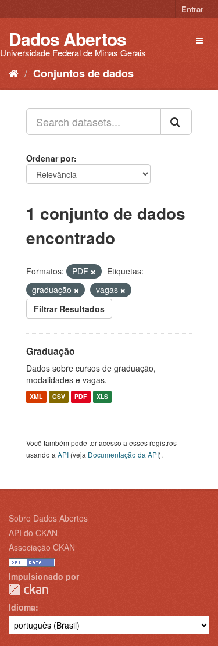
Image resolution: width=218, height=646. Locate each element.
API (63, 454)
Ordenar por (50, 158)
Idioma (22, 607)
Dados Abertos (67, 38)
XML (36, 396)
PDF (80, 396)
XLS (102, 396)
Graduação (50, 351)
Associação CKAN (42, 547)
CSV (58, 396)
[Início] (14, 72)
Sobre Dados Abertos (48, 518)
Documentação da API (123, 454)
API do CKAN (33, 532)
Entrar (192, 9)
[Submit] (176, 121)
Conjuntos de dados (83, 73)
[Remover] (93, 271)
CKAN (28, 589)
